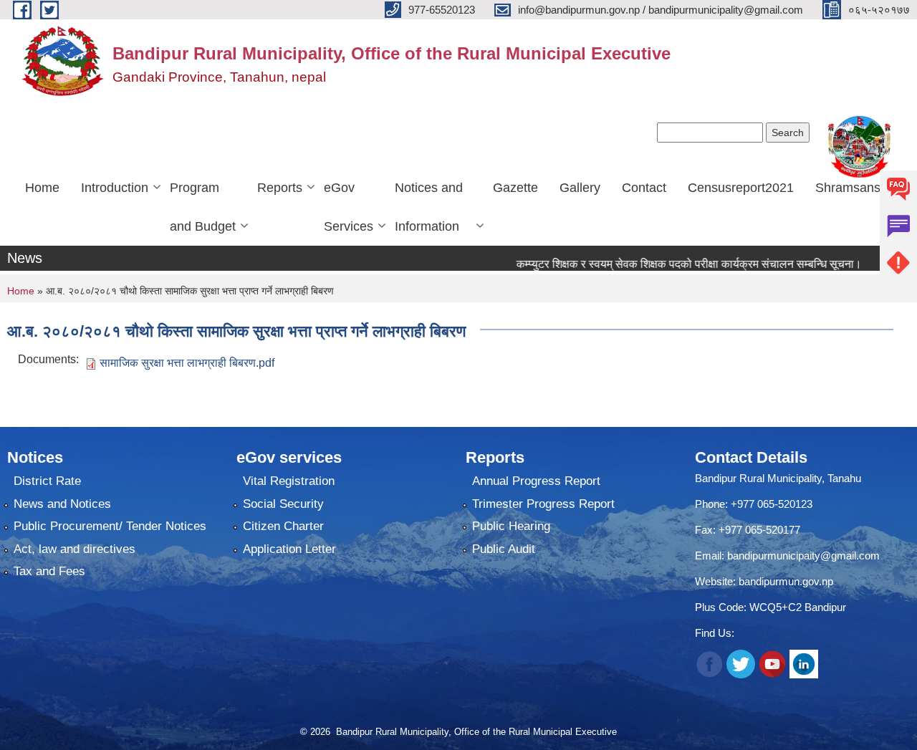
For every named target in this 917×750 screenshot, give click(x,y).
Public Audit (503, 549)
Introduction (114, 188)
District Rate (47, 481)
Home (42, 188)
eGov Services (348, 207)
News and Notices (62, 504)
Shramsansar (853, 188)
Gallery (580, 188)
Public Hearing (511, 526)
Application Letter (289, 549)
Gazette (515, 188)
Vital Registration (289, 481)
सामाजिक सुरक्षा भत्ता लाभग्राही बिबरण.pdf (187, 363)
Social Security (283, 504)
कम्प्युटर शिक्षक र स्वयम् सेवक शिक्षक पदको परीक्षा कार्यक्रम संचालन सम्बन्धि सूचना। (670, 264)
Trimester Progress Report (543, 504)
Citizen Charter (283, 526)
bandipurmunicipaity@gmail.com (803, 555)
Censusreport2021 (741, 188)
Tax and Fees (49, 571)
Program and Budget (203, 207)
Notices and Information (429, 207)
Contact (644, 188)
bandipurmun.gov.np (786, 581)
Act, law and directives (74, 549)
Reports (279, 188)
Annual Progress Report (536, 481)
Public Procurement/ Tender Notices (110, 526)
